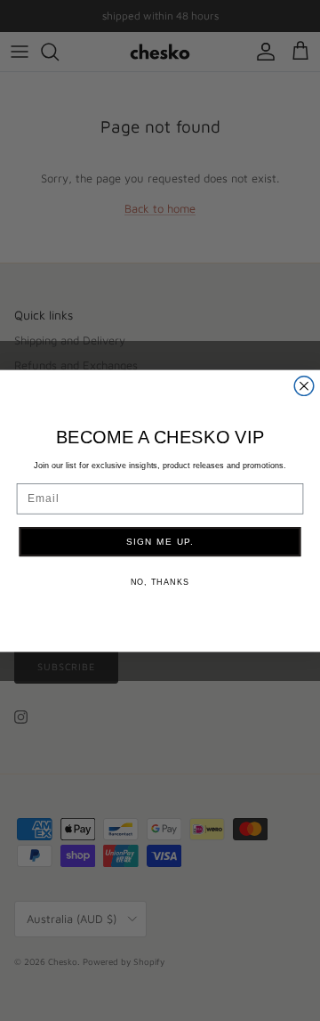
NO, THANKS (160, 581)
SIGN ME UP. (160, 541)
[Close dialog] (304, 385)
